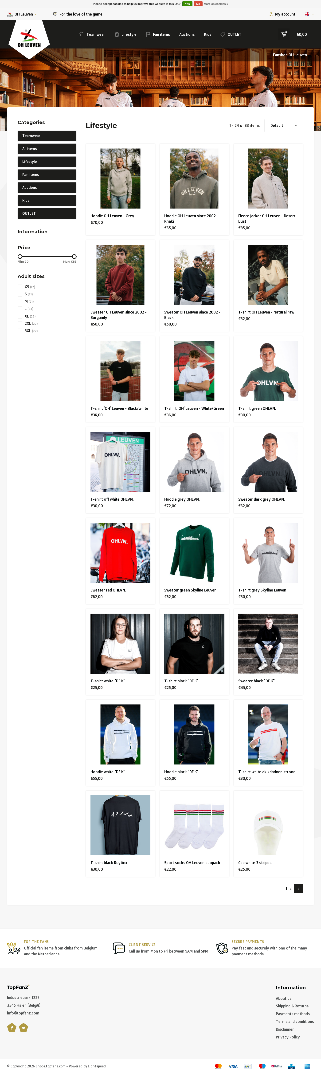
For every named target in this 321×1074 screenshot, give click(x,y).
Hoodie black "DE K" (181, 771)
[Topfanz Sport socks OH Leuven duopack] (194, 825)
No (198, 4)
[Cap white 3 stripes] (268, 825)
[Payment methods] (218, 1066)
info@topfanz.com (23, 1013)
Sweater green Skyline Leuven (190, 590)
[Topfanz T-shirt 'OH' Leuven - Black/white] (120, 371)
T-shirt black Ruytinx (108, 862)
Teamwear (95, 34)
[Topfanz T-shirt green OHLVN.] (268, 371)
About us (283, 998)
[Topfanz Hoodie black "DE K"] (194, 734)
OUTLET (235, 34)
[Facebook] (11, 1030)
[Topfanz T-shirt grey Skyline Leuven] (268, 553)
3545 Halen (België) (23, 1005)
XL (30, 316)
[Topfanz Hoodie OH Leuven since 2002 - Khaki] (194, 179)
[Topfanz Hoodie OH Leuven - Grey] (120, 179)
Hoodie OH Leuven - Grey (112, 215)
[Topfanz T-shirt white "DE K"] (120, 644)
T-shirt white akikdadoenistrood (266, 771)
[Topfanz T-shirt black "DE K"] (194, 644)
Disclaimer (285, 1029)
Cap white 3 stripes (254, 862)
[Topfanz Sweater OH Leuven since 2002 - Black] (194, 275)
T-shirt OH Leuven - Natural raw (266, 312)
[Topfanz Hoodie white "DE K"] (120, 734)
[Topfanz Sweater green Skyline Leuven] (194, 553)
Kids (207, 34)
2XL (31, 323)
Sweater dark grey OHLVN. (261, 499)
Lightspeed (97, 1066)
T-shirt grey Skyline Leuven (262, 590)
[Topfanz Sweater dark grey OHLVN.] (268, 462)
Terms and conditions (295, 1021)
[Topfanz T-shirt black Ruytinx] (120, 825)
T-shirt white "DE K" (107, 681)
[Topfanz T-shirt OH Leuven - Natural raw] (268, 275)
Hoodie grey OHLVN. (182, 499)
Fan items (161, 34)
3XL (31, 331)
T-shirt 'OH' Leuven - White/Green (194, 408)
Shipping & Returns (292, 1006)
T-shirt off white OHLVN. (112, 499)
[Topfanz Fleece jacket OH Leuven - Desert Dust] (268, 179)
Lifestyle (129, 34)
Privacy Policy (288, 1037)
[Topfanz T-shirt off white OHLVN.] (120, 462)
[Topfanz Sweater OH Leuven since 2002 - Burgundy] (120, 275)
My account (285, 14)
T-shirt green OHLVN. (257, 408)
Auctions (187, 34)
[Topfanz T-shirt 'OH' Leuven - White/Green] (194, 371)
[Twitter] (23, 1030)
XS (30, 287)
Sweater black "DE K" (256, 681)
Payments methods (293, 1013)
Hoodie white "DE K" (107, 771)
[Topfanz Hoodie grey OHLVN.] (194, 462)
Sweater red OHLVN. (108, 590)
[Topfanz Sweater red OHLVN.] (120, 553)
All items (29, 148)
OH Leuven (24, 14)
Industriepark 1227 (23, 997)
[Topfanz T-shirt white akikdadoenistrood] (268, 734)
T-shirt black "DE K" (181, 681)
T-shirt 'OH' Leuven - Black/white (119, 408)
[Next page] (298, 888)
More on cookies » (216, 4)
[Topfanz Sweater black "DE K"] (268, 644)
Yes (187, 4)
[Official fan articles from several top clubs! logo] (18, 987)
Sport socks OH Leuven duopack (192, 862)
